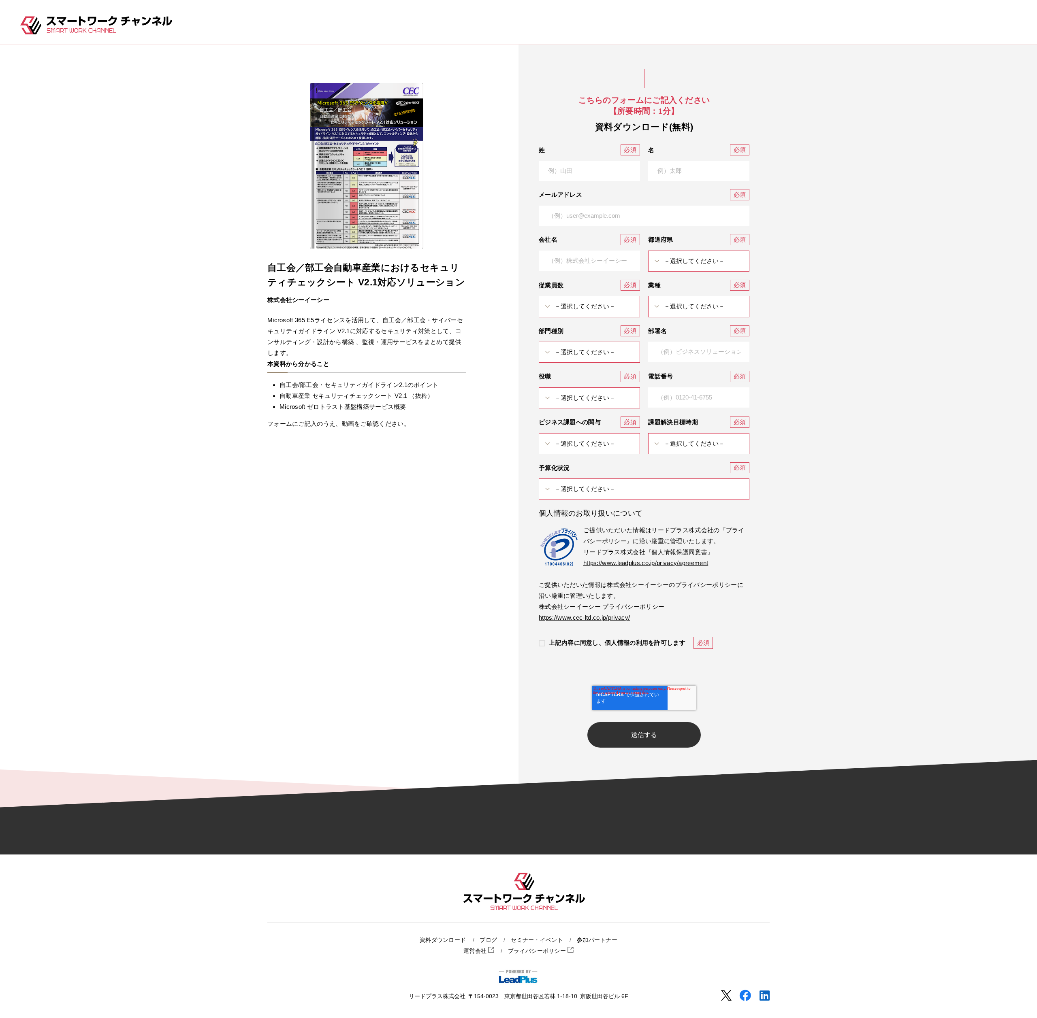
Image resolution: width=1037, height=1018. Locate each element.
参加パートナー (597, 940)
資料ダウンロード (443, 940)
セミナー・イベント (537, 940)
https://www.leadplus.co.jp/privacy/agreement (645, 562)
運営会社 (476, 951)
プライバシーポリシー (538, 951)
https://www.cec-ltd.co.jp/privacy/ (584, 617)
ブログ (488, 940)
